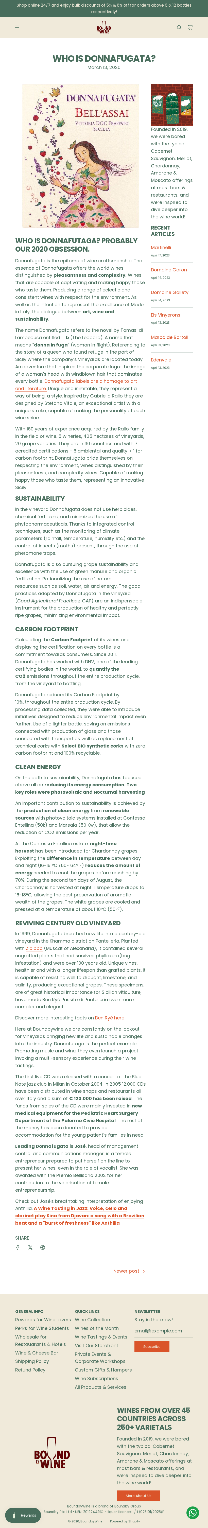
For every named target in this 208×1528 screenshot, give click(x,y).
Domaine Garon (169, 270)
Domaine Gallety (169, 292)
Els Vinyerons (165, 315)
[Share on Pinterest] (42, 1248)
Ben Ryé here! (110, 1018)
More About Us (138, 1495)
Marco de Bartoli (169, 337)
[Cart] (190, 27)
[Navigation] (17, 27)
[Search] (179, 27)
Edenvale (161, 360)
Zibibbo (34, 948)
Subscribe (152, 1346)
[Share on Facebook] (17, 1248)
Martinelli (161, 247)
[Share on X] (30, 1248)
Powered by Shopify (125, 1521)
